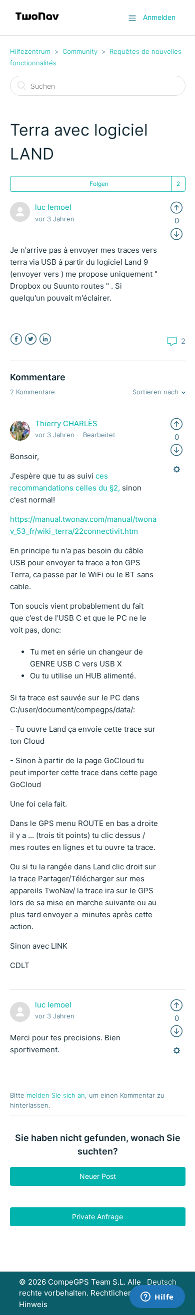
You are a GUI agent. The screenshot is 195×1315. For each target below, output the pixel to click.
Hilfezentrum (30, 51)
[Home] (37, 22)
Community (80, 51)
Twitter (30, 339)
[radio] (176, 207)
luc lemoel (53, 207)
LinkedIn (45, 339)
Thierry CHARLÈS (66, 423)
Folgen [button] (99, 183)
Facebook (16, 339)
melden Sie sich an (55, 1095)
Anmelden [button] (159, 17)
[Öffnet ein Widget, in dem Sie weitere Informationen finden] (157, 1297)
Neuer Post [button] (98, 1176)
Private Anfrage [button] (97, 1216)
